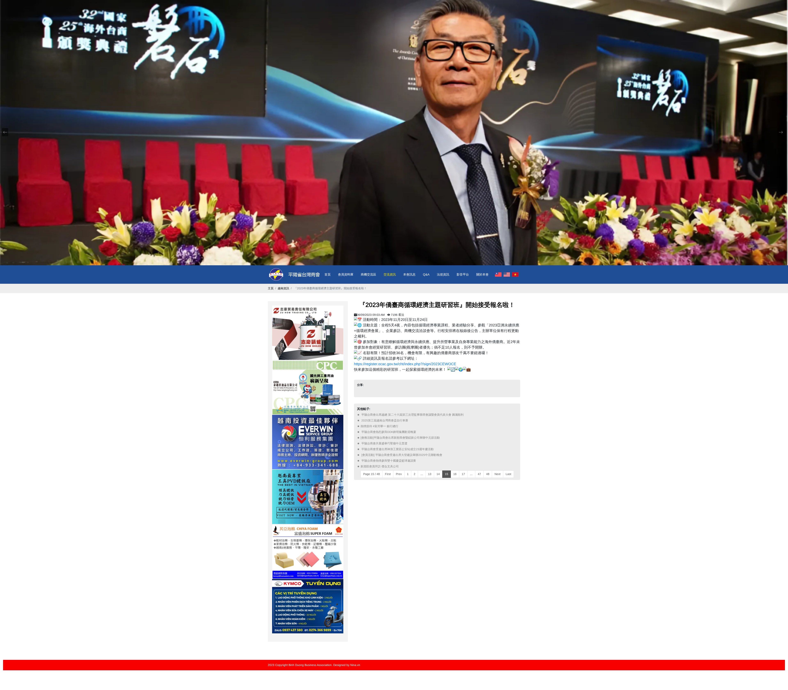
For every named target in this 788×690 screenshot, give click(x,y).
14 (438, 474)
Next (498, 474)
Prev (399, 474)
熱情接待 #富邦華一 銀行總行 (379, 426)
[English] (507, 274)
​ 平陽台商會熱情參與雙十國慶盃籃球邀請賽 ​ (389, 460)
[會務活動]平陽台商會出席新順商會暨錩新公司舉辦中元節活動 (400, 437)
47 (479, 474)
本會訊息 (409, 274)
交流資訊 (390, 274)
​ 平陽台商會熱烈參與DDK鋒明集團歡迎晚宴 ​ (389, 432)
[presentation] (5, 132)
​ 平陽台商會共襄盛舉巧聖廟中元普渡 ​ (384, 443)
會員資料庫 (345, 274)
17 (463, 474)
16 (455, 474)
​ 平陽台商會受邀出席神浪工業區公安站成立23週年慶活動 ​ (397, 449)
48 (487, 474)
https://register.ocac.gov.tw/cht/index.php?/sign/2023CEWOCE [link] (405, 364)
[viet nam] (515, 274)
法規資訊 (443, 274)
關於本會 (482, 274)
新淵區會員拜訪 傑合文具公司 (380, 466)
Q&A (426, 274)
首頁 (327, 274)
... (421, 474)
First (388, 474)
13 (429, 474)
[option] (308, 332)
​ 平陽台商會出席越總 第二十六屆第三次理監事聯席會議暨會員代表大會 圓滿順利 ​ (412, 414)
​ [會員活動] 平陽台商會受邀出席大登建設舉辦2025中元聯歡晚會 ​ (402, 455)
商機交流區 (368, 274)
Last (508, 474)
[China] (498, 274)
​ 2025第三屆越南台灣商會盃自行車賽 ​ (385, 420)
